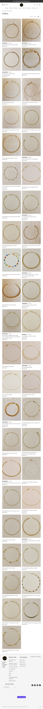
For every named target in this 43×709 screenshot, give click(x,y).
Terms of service (13, 706)
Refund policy (4, 706)
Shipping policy (19, 706)
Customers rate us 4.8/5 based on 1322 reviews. (4, 664)
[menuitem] (6, 8)
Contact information (24, 706)
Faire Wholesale (12, 669)
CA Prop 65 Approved (13, 667)
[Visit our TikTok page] (40, 685)
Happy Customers (12, 680)
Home (3, 10)
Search (10, 673)
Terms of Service (23, 666)
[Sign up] (15, 687)
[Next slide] (19, 30)
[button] (35, 16)
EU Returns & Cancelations (36, 656)
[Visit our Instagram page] (32, 685)
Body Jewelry (7, 10)
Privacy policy (9, 706)
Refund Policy (22, 662)
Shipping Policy (23, 664)
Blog (10, 675)
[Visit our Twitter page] (35, 685)
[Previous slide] (4, 30)
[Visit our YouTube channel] (37, 685)
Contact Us (11, 671)
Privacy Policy (22, 660)
